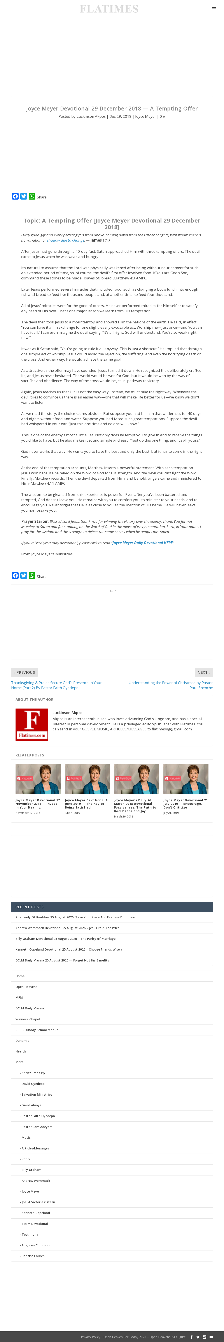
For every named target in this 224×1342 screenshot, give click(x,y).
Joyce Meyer (145, 116)
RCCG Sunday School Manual (37, 1030)
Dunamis (22, 1041)
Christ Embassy (33, 1073)
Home (20, 976)
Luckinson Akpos (91, 116)
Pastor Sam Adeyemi (37, 1127)
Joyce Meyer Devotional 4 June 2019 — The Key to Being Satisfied (86, 804)
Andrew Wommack (36, 1181)
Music (26, 1137)
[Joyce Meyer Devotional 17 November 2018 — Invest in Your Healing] (38, 779)
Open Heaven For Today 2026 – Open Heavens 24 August (144, 1337)
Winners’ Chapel (28, 1019)
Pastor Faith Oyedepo (38, 1116)
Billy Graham (31, 1170)
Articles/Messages (35, 1148)
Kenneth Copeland (36, 1213)
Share (42, 197)
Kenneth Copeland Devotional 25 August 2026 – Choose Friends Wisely (69, 949)
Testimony (30, 1234)
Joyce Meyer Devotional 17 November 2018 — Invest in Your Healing (38, 804)
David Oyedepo (33, 1084)
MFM (19, 997)
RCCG (26, 1159)
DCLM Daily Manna (30, 1008)
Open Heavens (26, 987)
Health (21, 1051)
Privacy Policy (90, 1337)
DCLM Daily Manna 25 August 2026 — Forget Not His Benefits (62, 960)
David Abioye (31, 1105)
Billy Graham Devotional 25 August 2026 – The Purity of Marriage (66, 939)
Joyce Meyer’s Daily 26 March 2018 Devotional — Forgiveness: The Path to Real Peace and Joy (135, 805)
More (19, 1062)
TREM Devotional (35, 1224)
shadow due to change (65, 240)
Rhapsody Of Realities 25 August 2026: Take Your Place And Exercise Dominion (75, 917)
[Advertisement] (112, 57)
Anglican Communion (38, 1245)
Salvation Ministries (37, 1094)
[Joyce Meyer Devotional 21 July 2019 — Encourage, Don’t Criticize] (185, 779)
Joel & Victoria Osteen (38, 1202)
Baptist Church (33, 1256)
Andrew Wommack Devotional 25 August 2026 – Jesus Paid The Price (67, 928)
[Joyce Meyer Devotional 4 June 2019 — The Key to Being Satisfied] (87, 779)
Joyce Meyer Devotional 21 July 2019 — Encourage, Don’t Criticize (185, 804)
